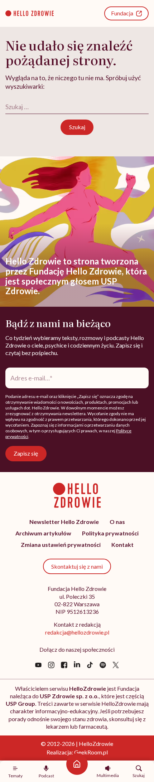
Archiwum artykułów (43, 533)
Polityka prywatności (110, 533)
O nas (117, 521)
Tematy (15, 775)
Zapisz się (26, 453)
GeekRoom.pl (91, 752)
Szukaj (139, 775)
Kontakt (122, 544)
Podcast (46, 775)
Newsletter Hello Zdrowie (64, 521)
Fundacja (122, 13)
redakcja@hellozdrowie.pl (77, 632)
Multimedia (108, 775)
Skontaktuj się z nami (77, 566)
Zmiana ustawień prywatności (61, 544)
